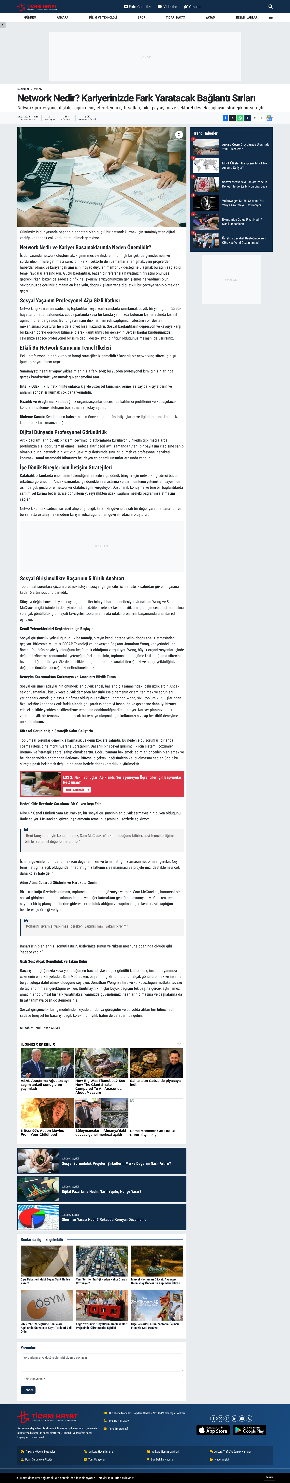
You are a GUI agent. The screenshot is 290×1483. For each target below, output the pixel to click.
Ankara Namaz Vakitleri (165, 1451)
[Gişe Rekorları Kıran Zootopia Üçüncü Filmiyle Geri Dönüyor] (157, 1305)
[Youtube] (242, 1418)
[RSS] (249, 1418)
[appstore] (213, 1430)
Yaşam (38, 89)
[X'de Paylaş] (232, 118)
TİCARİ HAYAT (175, 17)
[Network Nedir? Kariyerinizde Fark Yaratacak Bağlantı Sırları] (101, 176)
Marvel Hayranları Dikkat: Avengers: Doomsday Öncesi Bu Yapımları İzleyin (155, 1281)
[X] (220, 1418)
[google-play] (249, 1430)
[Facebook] (213, 1418)
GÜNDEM (30, 17)
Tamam (269, 1477)
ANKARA (62, 17)
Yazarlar (195, 6)
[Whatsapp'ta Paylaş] (240, 118)
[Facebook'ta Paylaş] (225, 118)
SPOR (141, 17)
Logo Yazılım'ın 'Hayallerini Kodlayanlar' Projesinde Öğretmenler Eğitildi (101, 1326)
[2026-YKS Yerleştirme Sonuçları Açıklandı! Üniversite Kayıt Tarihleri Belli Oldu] (47, 1305)
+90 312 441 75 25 (119, 1421)
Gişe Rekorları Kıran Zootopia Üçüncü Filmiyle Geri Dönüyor (155, 1326)
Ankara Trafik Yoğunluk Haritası (232, 1451)
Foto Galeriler (140, 6)
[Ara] (270, 6)
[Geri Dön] (3, 25)
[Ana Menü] (271, 17)
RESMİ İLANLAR (246, 17)
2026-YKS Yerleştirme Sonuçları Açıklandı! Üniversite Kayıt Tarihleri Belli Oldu (46, 1327)
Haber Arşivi (222, 1459)
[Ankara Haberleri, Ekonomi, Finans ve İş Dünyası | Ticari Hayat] (37, 7)
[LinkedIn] (235, 1418)
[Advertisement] (145, 56)
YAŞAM (210, 17)
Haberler (23, 89)
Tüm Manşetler (96, 1459)
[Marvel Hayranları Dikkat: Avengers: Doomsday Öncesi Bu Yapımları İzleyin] (157, 1261)
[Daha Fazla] (247, 118)
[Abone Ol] (269, 118)
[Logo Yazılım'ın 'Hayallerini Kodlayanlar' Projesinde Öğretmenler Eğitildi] (102, 1305)
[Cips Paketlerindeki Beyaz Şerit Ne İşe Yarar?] (47, 1261)
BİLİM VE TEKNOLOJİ (103, 17)
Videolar (170, 6)
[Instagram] (228, 1418)
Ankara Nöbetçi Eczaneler (40, 1451)
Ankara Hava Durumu (101, 1451)
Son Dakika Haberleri (163, 1459)
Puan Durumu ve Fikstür (38, 1459)
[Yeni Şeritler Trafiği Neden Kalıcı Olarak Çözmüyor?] (102, 1261)
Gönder (28, 1390)
